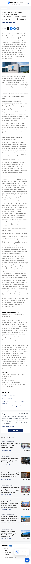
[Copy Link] (17, 28)
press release (4, 8)
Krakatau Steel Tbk (8, 22)
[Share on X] (8, 28)
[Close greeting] (28, 551)
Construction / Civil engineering (12, 406)
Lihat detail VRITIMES (8, 426)
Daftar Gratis (15, 430)
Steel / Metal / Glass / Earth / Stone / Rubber (13, 402)
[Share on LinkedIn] (14, 28)
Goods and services (8, 396)
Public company (7, 398)
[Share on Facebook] (11, 28)
